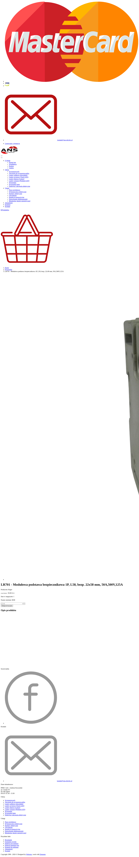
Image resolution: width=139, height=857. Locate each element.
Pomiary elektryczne (15, 194)
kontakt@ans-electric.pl (65, 140)
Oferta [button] (7, 170)
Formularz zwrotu (10, 842)
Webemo (29, 854)
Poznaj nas (12, 162)
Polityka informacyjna (12, 845)
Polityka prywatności (11, 843)
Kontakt (7, 206)
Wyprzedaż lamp (14, 184)
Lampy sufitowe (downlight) (18, 175)
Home (7, 268)
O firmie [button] (7, 160)
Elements (43, 854)
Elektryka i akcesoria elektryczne (19, 186)
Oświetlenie (13, 195)
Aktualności (9, 203)
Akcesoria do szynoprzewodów (19, 173)
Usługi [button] (7, 188)
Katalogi (7, 205)
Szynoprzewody (14, 171)
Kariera (11, 166)
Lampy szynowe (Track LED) (18, 177)
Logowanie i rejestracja (12, 143)
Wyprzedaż (12, 182)
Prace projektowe (14, 190)
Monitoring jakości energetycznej (19, 201)
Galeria (11, 168)
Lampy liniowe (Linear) (16, 179)
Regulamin (8, 840)
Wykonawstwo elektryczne (17, 192)
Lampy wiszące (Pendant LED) (19, 181)
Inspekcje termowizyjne (16, 197)
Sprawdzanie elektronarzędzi (18, 199)
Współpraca (13, 164)
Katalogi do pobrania (11, 847)
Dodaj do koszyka (7, 606)
